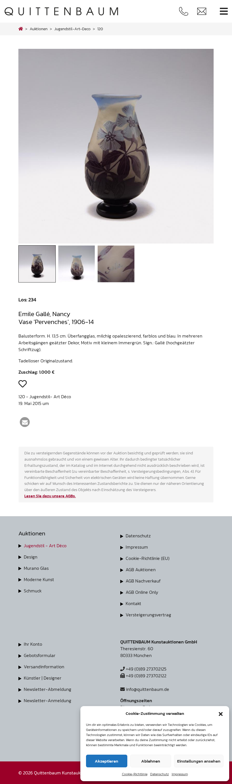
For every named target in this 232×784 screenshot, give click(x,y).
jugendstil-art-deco (72, 29)
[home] (20, 29)
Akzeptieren (106, 761)
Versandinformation (44, 666)
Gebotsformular (39, 655)
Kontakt (133, 603)
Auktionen (39, 29)
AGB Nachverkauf (143, 580)
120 (100, 29)
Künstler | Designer (42, 677)
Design (30, 556)
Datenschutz (159, 774)
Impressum (180, 774)
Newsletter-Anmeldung (47, 700)
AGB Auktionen (141, 569)
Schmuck (33, 590)
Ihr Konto (33, 644)
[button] (221, 713)
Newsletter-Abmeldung (47, 689)
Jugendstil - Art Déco (45, 545)
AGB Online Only (142, 592)
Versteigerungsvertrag (148, 614)
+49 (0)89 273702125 (145, 668)
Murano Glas (36, 568)
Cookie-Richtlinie (134, 774)
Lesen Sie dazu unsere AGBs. (50, 496)
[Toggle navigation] (224, 11)
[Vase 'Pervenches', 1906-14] (116, 241)
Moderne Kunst (39, 579)
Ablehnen (150, 761)
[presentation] (30, 148)
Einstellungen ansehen (198, 761)
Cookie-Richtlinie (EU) (147, 558)
